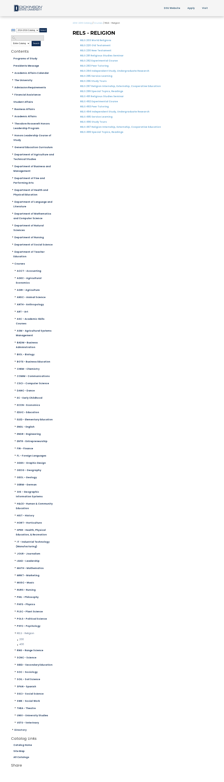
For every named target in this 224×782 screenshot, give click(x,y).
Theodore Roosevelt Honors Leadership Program (31, 126)
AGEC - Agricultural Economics (28, 280)
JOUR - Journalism (28, 553)
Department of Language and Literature (32, 204)
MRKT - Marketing (28, 575)
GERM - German (27, 484)
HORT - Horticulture (29, 522)
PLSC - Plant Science (30, 611)
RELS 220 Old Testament (95, 45)
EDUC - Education (28, 412)
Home (28, 8)
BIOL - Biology (25, 354)
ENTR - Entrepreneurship (32, 441)
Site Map (19, 751)
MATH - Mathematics (30, 568)
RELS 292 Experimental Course (99, 60)
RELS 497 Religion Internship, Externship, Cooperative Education (120, 127)
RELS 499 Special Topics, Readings (101, 132)
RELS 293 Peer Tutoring (94, 65)
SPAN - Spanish (26, 686)
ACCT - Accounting (29, 271)
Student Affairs (23, 102)
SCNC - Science (26, 657)
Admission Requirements (30, 87)
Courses (19, 263)
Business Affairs (24, 109)
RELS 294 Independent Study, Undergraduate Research (114, 70)
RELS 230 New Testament (96, 50)
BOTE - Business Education (33, 361)
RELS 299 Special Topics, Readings (101, 91)
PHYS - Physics (26, 604)
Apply (191, 8)
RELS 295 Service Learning (96, 76)
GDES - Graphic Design (31, 463)
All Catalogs (21, 757)
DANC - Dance (26, 390)
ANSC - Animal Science (31, 297)
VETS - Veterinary (28, 722)
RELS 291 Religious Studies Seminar (102, 55)
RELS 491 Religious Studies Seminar (102, 96)
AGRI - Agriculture (28, 290)
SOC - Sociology (27, 672)
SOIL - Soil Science (28, 679)
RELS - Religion (25, 633)
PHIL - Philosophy (28, 597)
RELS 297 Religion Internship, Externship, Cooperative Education (120, 86)
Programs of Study (25, 58)
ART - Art (22, 311)
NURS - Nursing (26, 589)
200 (21, 639)
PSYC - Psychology (28, 626)
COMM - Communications (33, 376)
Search (36, 43)
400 (21, 644)
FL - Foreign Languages (31, 455)
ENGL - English (25, 426)
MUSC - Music (25, 582)
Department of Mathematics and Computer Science (32, 216)
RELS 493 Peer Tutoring (94, 106)
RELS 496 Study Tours (93, 121)
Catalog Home (22, 745)
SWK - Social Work (28, 701)
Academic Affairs (25, 116)
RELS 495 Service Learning (96, 116)
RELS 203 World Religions (95, 40)
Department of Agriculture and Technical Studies (33, 157)
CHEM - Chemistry (28, 369)
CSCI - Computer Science (33, 383)
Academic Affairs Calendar (31, 73)
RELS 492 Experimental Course (99, 101)
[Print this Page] (13, 30)
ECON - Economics (28, 405)
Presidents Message (26, 65)
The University (23, 80)
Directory (20, 730)
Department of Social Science (33, 244)
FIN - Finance (25, 448)
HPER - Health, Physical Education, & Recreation (31, 532)
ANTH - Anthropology (30, 304)
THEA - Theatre (26, 708)
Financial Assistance (27, 94)
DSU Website (172, 8)
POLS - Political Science (32, 618)
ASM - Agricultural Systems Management (33, 333)
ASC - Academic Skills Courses (30, 321)
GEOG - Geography (29, 470)
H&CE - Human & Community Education (34, 506)
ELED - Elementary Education (35, 419)
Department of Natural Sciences (28, 228)
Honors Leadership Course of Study (32, 138)
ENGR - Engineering (29, 434)
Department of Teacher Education (29, 254)
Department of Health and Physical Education (30, 192)
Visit (205, 8)
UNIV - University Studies (32, 715)
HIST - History (25, 515)
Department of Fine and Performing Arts (29, 180)
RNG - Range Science (30, 650)
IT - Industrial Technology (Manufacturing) (33, 544)
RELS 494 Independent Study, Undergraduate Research (115, 111)
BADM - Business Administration (27, 345)
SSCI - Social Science (30, 693)
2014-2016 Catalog (82, 23)
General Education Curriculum (33, 147)
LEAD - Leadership (28, 561)
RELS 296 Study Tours (93, 81)
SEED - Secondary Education (34, 664)
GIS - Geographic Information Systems (29, 494)
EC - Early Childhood (29, 397)
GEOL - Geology (27, 477)
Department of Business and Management (32, 169)
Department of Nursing (29, 237)
